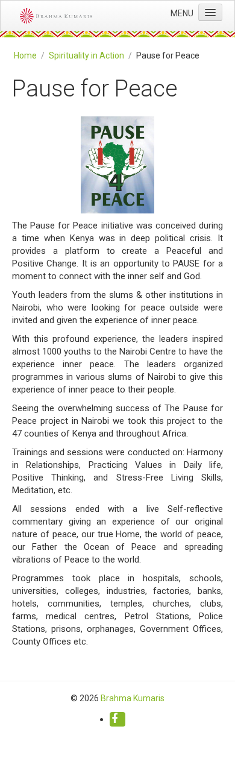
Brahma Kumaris (132, 698)
